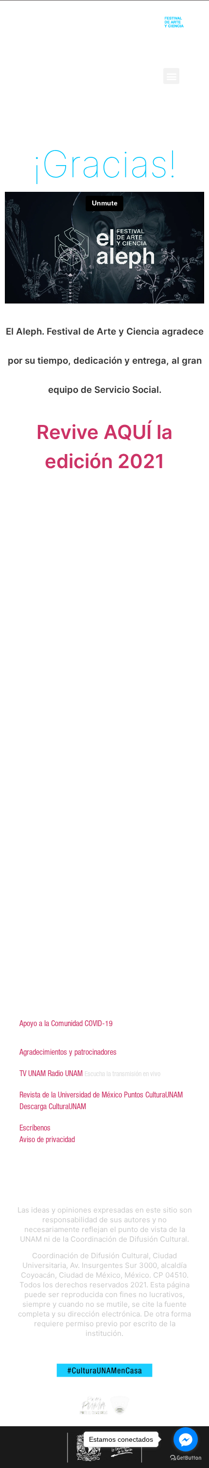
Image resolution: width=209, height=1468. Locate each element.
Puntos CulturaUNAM (153, 1094)
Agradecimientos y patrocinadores (68, 1051)
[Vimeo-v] (133, 76)
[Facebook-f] (85, 76)
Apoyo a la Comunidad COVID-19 (66, 1023)
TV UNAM (32, 1073)
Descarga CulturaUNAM (52, 1106)
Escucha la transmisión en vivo (122, 1074)
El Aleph (17, 76)
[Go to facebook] (186, 1439)
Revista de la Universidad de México (70, 1094)
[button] (171, 76)
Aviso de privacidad (47, 1139)
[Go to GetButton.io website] (185, 1458)
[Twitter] (101, 76)
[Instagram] (117, 76)
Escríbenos (35, 1127)
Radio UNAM (65, 1073)
